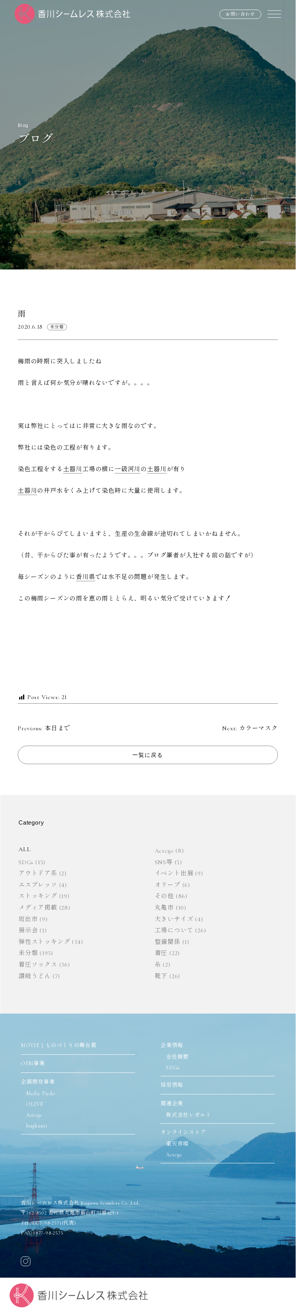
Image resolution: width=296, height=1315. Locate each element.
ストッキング (37, 896)
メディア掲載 (37, 908)
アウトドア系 (37, 873)
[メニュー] (274, 13)
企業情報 (172, 1045)
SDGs (25, 862)
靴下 (161, 976)
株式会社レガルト (188, 1115)
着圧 (161, 953)
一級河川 (127, 469)
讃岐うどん (34, 976)
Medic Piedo (40, 1093)
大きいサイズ (174, 919)
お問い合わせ (240, 14)
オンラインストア (183, 1132)
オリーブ (168, 885)
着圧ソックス (37, 965)
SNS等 (164, 862)
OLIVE (34, 1104)
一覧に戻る (148, 755)
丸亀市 (164, 908)
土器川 (72, 469)
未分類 (57, 327)
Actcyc (164, 851)
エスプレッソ (37, 885)
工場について (174, 930)
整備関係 (168, 942)
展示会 (28, 930)
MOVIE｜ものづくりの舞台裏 (59, 1045)
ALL (24, 849)
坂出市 (28, 919)
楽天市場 (177, 1144)
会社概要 (177, 1057)
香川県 (85, 577)
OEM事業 (33, 1063)
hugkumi (36, 1126)
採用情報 (172, 1085)
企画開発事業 (38, 1082)
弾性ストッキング (44, 942)
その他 (164, 896)
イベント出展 (174, 873)
